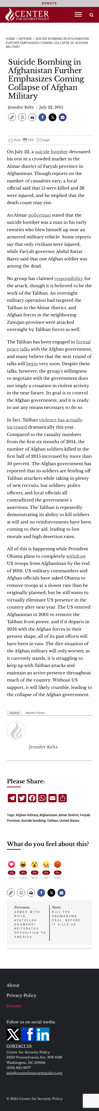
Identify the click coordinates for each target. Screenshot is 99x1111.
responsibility (68, 278)
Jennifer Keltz (21, 107)
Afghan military (27, 815)
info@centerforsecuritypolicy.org (34, 1073)
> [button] (91, 15)
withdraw (76, 556)
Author (15, 713)
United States (69, 820)
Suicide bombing (33, 820)
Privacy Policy (21, 995)
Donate (14, 1005)
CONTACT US (19, 1046)
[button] (12, 117)
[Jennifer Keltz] (16, 730)
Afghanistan (48, 815)
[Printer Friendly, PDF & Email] (29, 140)
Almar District (69, 815)
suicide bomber (51, 151)
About (13, 985)
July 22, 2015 (51, 107)
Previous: (30, 922)
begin (32, 363)
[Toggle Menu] (78, 14)
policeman (39, 215)
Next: (66, 915)
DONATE (49, 3)
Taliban (52, 820)
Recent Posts (35, 713)
